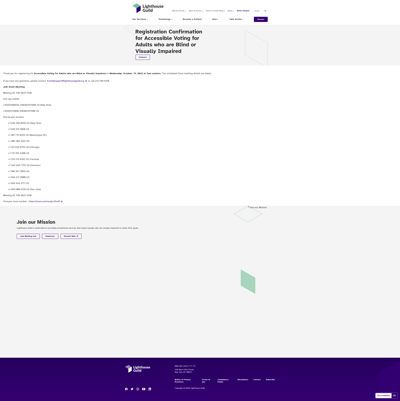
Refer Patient (243, 11)
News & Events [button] (195, 11)
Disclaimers (243, 380)
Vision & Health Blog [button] (214, 11)
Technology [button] (164, 19)
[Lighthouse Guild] (148, 8)
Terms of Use (206, 381)
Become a (192, 19)
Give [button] (214, 19)
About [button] (230, 11)
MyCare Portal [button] (178, 11)
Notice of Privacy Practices (183, 381)
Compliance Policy (223, 381)
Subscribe (270, 380)
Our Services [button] (139, 19)
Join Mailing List (28, 236)
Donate (260, 19)
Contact (143, 57)
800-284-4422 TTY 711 (185, 366)
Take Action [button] (235, 19)
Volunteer (50, 236)
